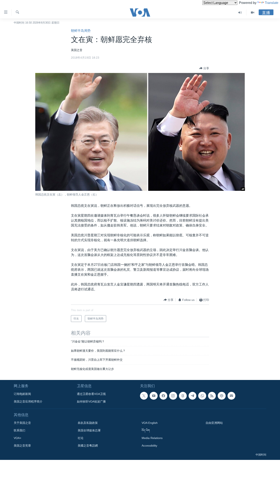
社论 (80, 438)
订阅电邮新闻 (22, 394)
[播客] (221, 396)
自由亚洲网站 (214, 422)
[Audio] (240, 12)
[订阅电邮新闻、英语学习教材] (231, 396)
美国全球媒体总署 (89, 430)
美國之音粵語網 (88, 445)
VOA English (150, 422)
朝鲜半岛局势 (81, 30)
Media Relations (152, 438)
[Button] (204, 68)
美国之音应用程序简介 (28, 401)
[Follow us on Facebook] (163, 396)
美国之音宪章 (22, 445)
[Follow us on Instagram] (173, 396)
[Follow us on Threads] (183, 396)
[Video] (252, 12)
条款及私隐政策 (88, 422)
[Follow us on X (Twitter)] (144, 396)
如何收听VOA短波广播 (91, 401)
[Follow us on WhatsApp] (202, 396)
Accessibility (149, 445)
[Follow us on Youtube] (153, 396)
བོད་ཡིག (146, 430)
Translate (271, 3)
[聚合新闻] (212, 396)
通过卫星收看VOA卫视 (91, 394)
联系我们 (19, 430)
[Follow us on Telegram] (192, 396)
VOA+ (17, 438)
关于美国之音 (22, 422)
